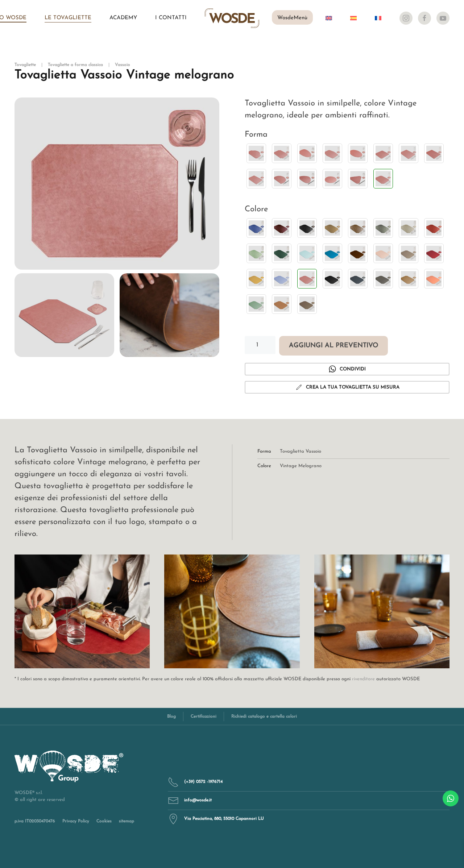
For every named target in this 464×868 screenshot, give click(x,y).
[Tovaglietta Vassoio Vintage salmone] (434, 278)
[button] (116, 183)
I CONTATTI (171, 18)
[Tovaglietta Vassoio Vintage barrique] (357, 253)
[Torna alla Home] (232, 18)
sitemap (126, 821)
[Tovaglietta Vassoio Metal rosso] (434, 228)
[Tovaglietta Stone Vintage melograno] (307, 178)
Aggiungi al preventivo (333, 345)
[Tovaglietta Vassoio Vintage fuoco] (434, 253)
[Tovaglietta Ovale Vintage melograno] (357, 153)
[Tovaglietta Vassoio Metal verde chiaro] (256, 253)
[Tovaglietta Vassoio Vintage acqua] (307, 253)
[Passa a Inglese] (329, 18)
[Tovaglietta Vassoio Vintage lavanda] (281, 278)
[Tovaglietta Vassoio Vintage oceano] (357, 278)
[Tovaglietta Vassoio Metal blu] (256, 228)
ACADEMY (123, 18)
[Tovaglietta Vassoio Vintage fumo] (408, 253)
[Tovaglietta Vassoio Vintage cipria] (383, 253)
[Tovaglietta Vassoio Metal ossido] (357, 228)
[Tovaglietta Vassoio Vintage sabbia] (408, 278)
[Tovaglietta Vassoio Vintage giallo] (256, 278)
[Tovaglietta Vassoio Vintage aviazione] (332, 253)
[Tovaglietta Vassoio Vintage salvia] (256, 304)
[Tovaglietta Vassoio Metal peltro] (383, 228)
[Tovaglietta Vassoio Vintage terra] (307, 304)
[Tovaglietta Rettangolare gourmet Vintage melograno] (434, 153)
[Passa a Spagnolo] (353, 18)
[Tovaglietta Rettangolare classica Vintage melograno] (408, 153)
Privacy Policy (75, 821)
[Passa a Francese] (378, 18)
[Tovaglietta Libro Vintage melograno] (332, 153)
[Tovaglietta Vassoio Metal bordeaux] (281, 228)
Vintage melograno (301, 466)
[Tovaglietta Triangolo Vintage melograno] (357, 178)
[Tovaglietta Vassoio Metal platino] (408, 228)
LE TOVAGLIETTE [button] (68, 18)
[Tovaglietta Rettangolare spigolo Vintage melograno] (256, 178)
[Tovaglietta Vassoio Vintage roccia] (383, 278)
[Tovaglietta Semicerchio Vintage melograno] (281, 178)
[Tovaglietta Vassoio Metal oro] (332, 228)
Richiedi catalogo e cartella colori (264, 716)
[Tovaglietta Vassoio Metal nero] (307, 228)
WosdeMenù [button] (292, 18)
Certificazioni (203, 716)
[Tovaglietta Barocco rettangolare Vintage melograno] (281, 153)
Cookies (104, 821)
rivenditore (363, 679)
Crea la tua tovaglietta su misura (352, 387)
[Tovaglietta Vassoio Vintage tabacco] (281, 304)
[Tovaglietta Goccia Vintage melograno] (307, 153)
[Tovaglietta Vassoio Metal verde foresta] (281, 253)
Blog (171, 716)
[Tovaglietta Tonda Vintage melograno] (332, 178)
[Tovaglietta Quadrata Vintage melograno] (383, 153)
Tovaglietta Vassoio (300, 451)
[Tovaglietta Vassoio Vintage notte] (332, 278)
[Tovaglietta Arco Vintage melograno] (256, 153)
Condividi (353, 369)
